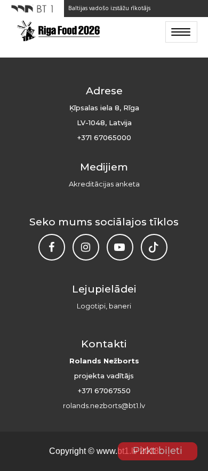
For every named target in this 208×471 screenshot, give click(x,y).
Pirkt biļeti (157, 451)
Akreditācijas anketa (104, 184)
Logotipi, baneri (104, 306)
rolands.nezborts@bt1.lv (104, 405)
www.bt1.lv (117, 451)
